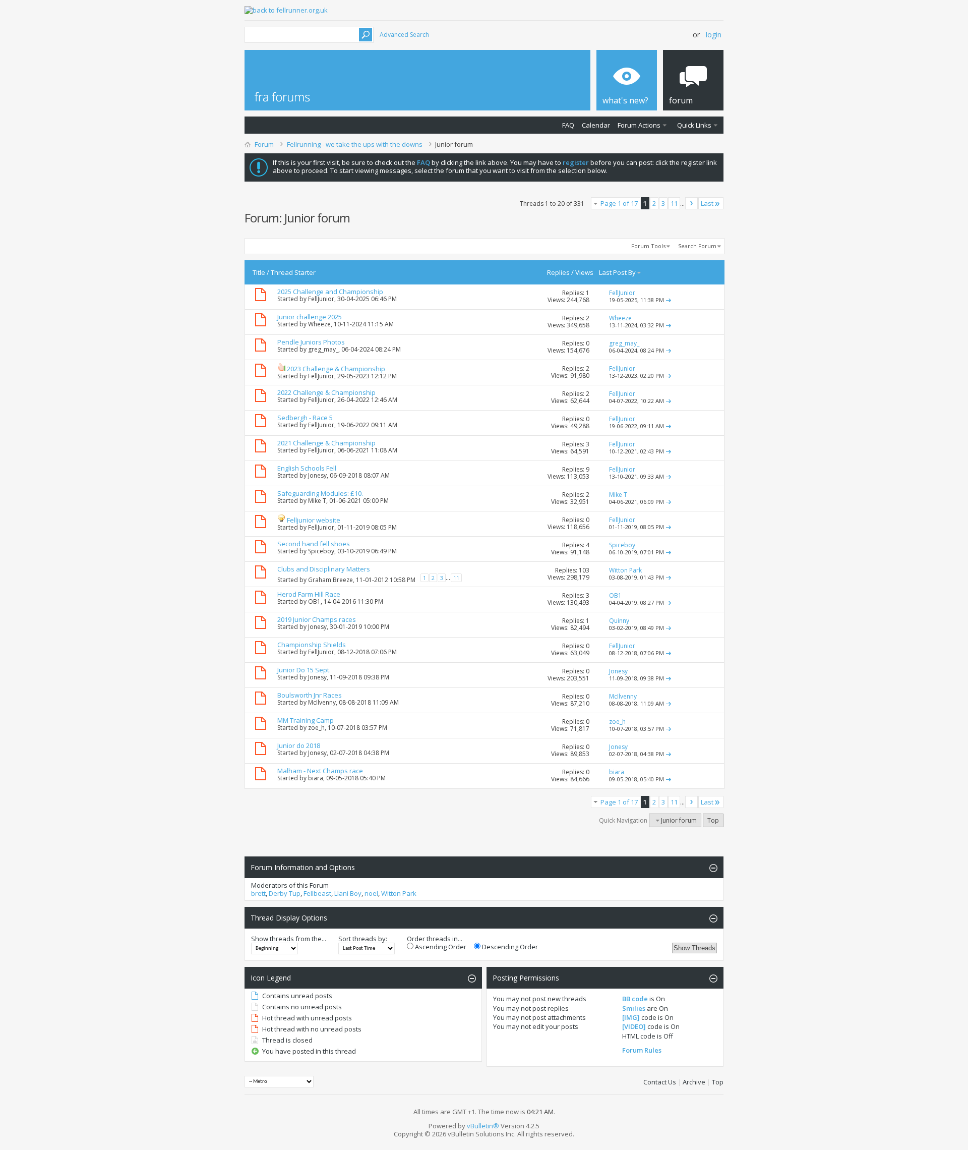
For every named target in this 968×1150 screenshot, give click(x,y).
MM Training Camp (305, 720)
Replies (558, 272)
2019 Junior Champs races (316, 619)
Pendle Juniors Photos (311, 342)
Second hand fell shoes (313, 543)
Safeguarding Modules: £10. (320, 493)
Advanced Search (404, 34)
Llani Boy (347, 893)
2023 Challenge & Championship (336, 368)
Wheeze (319, 324)
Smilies (633, 1008)
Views (584, 272)
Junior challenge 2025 (309, 316)
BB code (635, 998)
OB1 (314, 601)
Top (713, 820)
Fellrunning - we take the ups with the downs (354, 144)
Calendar (596, 125)
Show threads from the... (288, 939)
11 (674, 203)
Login (713, 34)
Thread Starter (293, 272)
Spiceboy (321, 551)
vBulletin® (483, 1125)
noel (371, 893)
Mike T (317, 500)
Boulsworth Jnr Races (309, 695)
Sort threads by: (362, 939)
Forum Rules (641, 1050)
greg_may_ (323, 349)
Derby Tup (284, 893)
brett (258, 893)
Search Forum (697, 246)
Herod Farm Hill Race (308, 594)
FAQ (568, 125)
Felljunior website (313, 520)
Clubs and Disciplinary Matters (323, 568)
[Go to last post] (669, 300)
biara (315, 778)
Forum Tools (648, 246)
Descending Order (509, 947)
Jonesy (317, 475)
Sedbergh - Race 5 (305, 417)
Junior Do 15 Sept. (304, 669)
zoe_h (316, 727)
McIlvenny (322, 702)
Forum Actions (639, 125)
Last (707, 203)
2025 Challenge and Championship (330, 291)
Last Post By (617, 272)
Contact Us (659, 1081)
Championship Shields (311, 644)
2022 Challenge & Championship (326, 392)
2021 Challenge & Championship (326, 442)
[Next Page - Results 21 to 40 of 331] (691, 203)
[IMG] (631, 1017)
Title (259, 272)
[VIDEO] (634, 1026)
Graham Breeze (330, 580)
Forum (264, 144)
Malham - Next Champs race (320, 770)
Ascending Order (439, 947)
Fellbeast (317, 893)
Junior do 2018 (298, 745)
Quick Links (694, 125)
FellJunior (321, 299)
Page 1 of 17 (619, 203)
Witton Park (398, 893)
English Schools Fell (306, 468)
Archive (694, 1081)
